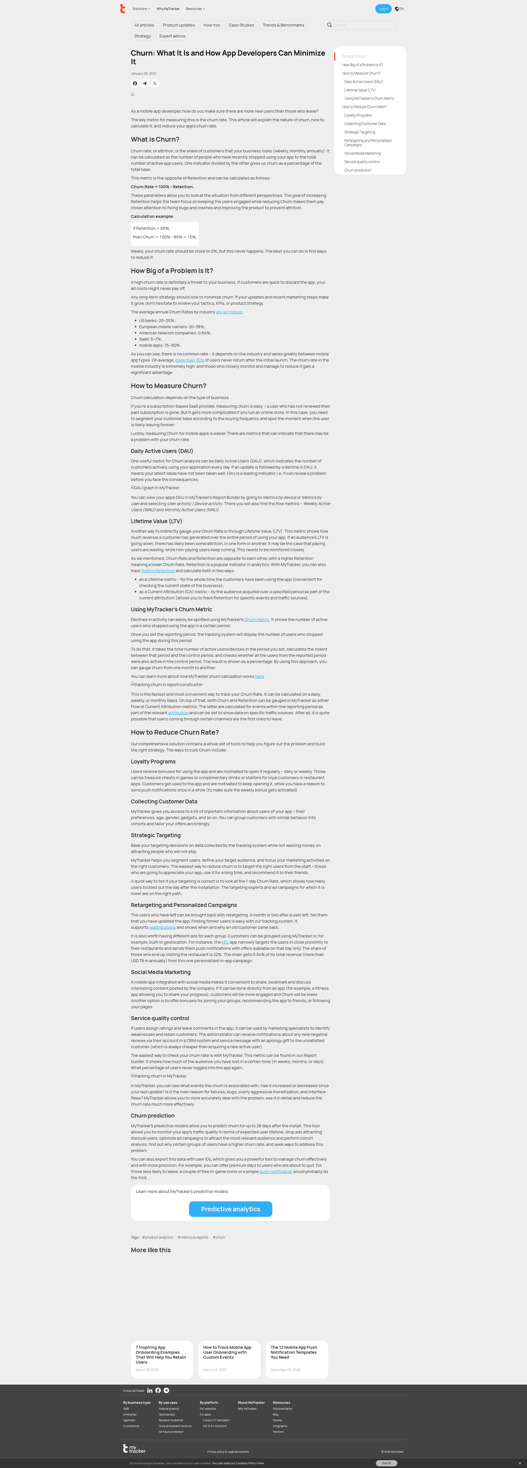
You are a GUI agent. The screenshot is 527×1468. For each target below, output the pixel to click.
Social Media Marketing (362, 153)
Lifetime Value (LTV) (360, 90)
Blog (276, 1414)
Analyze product (169, 1409)
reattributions (162, 927)
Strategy (142, 36)
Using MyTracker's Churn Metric (369, 98)
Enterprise (129, 1414)
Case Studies (241, 25)
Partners (278, 1432)
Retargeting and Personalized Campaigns (368, 142)
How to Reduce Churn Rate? (364, 106)
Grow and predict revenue (175, 1426)
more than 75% (189, 360)
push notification (276, 1171)
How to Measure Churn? (361, 73)
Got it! (386, 1463)
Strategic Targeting (360, 132)
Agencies (129, 1420)
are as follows (229, 312)
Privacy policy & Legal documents (228, 1452)
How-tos (212, 25)
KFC (225, 942)
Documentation (283, 1409)
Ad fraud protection (171, 1432)
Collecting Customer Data (365, 123)
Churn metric (256, 619)
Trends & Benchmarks (283, 25)
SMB (126, 1409)
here (259, 676)
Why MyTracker (168, 8)
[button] (135, 83)
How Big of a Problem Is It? (362, 64)
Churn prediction (357, 170)
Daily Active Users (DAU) (363, 81)
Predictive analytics (230, 1209)
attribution (178, 712)
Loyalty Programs (358, 115)
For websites (208, 1409)
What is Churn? (354, 56)
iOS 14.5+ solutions (215, 1426)
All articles (144, 25)
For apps (205, 1414)
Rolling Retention (158, 570)
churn (220, 1237)
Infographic (280, 1426)
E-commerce (131, 1426)
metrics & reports (194, 1237)
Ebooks (277, 1420)
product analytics (159, 1237)
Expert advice (172, 36)
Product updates (179, 25)
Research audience (171, 1420)
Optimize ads (167, 1414)
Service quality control (362, 161)
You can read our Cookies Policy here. (238, 1463)
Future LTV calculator (216, 1420)
